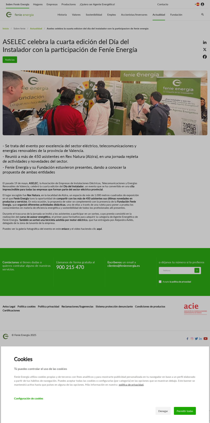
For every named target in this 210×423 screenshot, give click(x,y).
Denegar (163, 411)
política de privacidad (131, 384)
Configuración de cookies (28, 398)
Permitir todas (185, 411)
